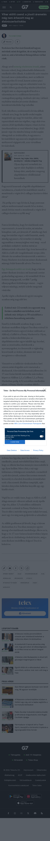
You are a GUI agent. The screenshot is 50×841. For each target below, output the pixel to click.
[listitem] (24, 431)
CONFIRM (15, 442)
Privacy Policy (38, 450)
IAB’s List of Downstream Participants (28, 423)
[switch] (41, 436)
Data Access (25, 450)
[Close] (45, 391)
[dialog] (25, 420)
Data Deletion (12, 450)
